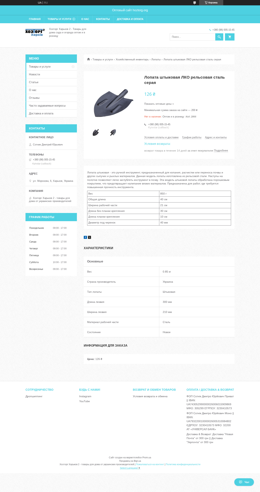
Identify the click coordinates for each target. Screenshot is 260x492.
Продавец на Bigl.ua (130, 461)
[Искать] (219, 37)
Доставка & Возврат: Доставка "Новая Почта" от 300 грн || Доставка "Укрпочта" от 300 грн (210, 438)
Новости (34, 74)
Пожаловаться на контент (150, 464)
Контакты (103, 19)
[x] (89, 237)
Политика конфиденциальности (183, 464)
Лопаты (156, 59)
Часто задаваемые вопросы (47, 105)
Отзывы (34, 97)
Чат (247, 482)
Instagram (85, 396)
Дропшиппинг (34, 396)
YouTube (84, 401)
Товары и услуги (59, 19)
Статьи (33, 82)
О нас (85, 19)
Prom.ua (146, 457)
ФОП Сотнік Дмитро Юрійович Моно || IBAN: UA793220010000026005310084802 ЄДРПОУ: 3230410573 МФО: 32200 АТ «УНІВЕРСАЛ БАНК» (210, 421)
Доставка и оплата (130, 19)
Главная (35, 19)
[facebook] (85, 237)
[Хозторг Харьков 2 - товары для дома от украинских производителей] (35, 32)
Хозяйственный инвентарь (132, 59)
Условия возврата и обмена (150, 396)
